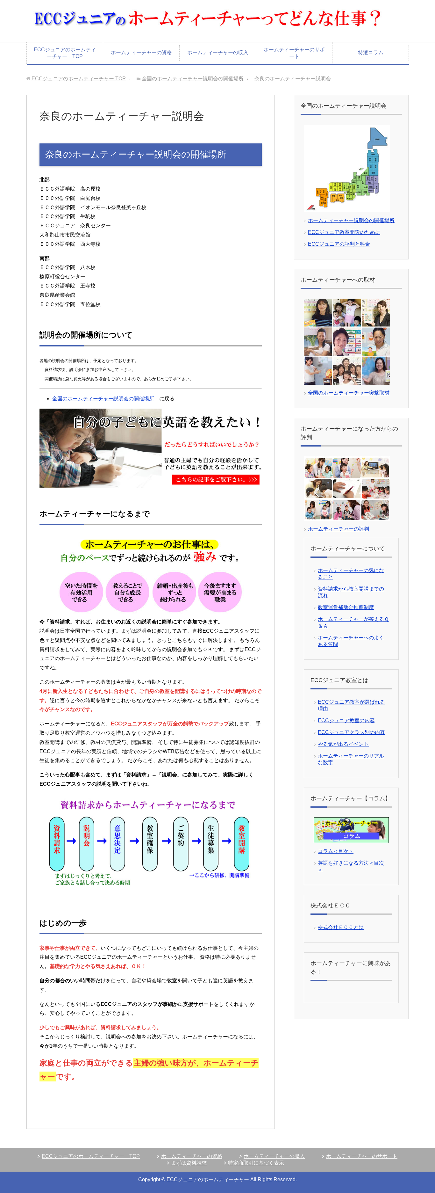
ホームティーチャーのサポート (294, 53)
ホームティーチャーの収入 (217, 52)
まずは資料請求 (189, 1163)
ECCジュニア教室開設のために (344, 232)
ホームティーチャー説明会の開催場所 (351, 220)
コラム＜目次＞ (335, 851)
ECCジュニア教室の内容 (346, 720)
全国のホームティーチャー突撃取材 (348, 393)
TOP (79, 78)
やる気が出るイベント (343, 744)
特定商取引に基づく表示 (256, 1163)
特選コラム (370, 52)
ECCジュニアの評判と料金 (339, 244)
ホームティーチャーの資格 (141, 52)
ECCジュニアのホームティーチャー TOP (65, 53)
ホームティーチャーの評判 (338, 529)
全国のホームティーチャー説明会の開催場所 (193, 78)
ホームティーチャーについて (347, 548)
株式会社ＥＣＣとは (341, 927)
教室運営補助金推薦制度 (346, 607)
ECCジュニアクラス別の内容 (351, 732)
